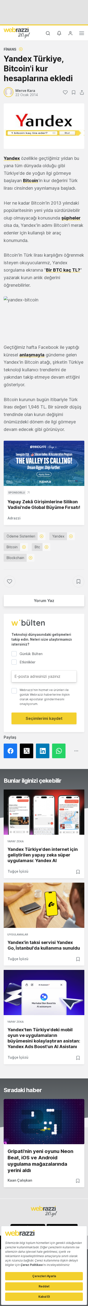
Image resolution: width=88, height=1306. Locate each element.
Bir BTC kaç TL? (63, 270)
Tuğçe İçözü (18, 871)
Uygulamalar (17, 934)
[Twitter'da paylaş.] (28, 751)
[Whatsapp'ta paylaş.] (60, 751)
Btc (37, 547)
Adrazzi (14, 518)
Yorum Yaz (44, 600)
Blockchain (15, 558)
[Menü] (81, 34)
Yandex (12, 158)
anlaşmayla (31, 354)
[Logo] (17, 32)
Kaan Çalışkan (20, 1180)
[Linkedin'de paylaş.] (44, 751)
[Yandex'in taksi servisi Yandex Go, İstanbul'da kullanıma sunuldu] (44, 905)
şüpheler (71, 217)
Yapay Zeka (15, 841)
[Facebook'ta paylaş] (12, 751)
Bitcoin (30, 180)
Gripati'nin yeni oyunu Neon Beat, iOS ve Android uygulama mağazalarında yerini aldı (40, 1160)
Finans (10, 49)
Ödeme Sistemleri (21, 536)
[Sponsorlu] (44, 463)
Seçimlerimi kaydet (44, 718)
